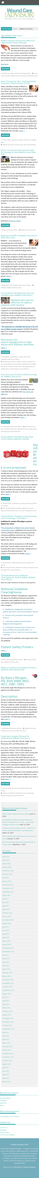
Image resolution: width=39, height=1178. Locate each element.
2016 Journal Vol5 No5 (10, 429)
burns (35, 73)
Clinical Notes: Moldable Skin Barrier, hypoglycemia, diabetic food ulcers (17, 294)
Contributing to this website (9, 1116)
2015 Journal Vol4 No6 (9, 508)
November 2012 (8, 1057)
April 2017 (5, 906)
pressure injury (18, 145)
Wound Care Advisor (8, 73)
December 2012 (8, 1053)
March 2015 (6, 969)
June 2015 (5, 959)
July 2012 (5, 1067)
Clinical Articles (6, 503)
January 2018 (6, 881)
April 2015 (5, 966)
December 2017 (8, 885)
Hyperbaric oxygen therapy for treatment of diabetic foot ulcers (15, 737)
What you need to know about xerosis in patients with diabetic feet (19, 668)
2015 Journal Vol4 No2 (9, 567)
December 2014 (8, 980)
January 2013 (6, 1050)
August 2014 (6, 994)
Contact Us (4, 1127)
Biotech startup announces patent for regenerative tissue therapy (18, 41)
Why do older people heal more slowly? (16, 814)
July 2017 (5, 899)
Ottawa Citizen (15, 221)
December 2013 (8, 1018)
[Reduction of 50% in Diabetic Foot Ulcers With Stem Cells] (33, 241)
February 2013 (7, 1046)
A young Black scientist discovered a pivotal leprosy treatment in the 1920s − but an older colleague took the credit (18, 822)
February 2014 (7, 1011)
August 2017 (6, 895)
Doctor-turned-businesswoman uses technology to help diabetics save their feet (18, 152)
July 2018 (5, 878)
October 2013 (7, 1025)
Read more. (5, 64)
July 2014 (5, 997)
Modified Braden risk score (13, 511)
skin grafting (26, 366)
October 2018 (7, 874)
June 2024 (5, 857)
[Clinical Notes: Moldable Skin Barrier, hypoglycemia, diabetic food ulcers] (5, 298)
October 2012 (7, 1060)
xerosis (24, 731)
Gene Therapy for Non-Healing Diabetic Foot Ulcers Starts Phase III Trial (19, 82)
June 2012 (5, 1071)
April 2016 (5, 937)
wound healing (31, 145)
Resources (29, 503)
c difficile (18, 362)
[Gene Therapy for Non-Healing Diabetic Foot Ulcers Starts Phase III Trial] (33, 86)
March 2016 (6, 941)
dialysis (3, 511)
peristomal (31, 567)
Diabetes (3, 287)
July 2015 (5, 955)
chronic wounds (5, 76)
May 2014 (5, 1001)
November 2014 (8, 983)
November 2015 (8, 948)
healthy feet (4, 731)
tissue (24, 76)
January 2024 (6, 867)
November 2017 (8, 888)
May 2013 (5, 1036)
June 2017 (5, 902)
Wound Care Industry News (22, 73)
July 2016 (5, 927)
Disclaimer (3, 1130)
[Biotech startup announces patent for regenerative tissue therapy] (5, 46)
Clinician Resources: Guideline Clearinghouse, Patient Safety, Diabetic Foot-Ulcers (18, 577)
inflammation (17, 364)
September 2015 (8, 951)
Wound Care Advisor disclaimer (25, 1167)
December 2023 (8, 871)
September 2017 (8, 892)
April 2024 (5, 860)
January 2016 (6, 944)
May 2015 (5, 962)
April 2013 (5, 1039)
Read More (5, 69)
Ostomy (21, 357)
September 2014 (8, 990)
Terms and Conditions (7, 1135)
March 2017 (6, 909)
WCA (36, 76)
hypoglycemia (9, 364)
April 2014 (5, 1004)
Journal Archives (5, 1098)
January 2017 (6, 916)
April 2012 (5, 1078)
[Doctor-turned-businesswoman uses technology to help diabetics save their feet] (5, 157)
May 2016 (5, 934)
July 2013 (5, 1032)
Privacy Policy (4, 1132)
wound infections (24, 369)
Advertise (3, 1103)
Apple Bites (5, 728)
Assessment (5, 357)
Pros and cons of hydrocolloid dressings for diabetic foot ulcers (19, 375)
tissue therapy (31, 76)
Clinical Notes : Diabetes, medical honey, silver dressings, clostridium (19, 517)
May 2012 (5, 1075)
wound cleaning (14, 369)
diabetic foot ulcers (16, 76)
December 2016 (8, 920)
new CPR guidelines (27, 511)
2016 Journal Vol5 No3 (9, 362)
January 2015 (6, 976)
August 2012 (6, 1064)
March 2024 (6, 864)
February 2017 (7, 913)
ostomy (10, 366)
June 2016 (5, 930)
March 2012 (6, 1082)
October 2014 (7, 987)
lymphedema (26, 364)
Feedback (3, 1100)
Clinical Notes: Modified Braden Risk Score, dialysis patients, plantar (17, 438)
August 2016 (6, 923)
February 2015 (7, 973)
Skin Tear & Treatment (12, 285)
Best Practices (6, 659)
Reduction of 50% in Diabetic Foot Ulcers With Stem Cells (19, 236)
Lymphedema (14, 357)
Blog (3, 230)
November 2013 (8, 1022)
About (2, 1105)
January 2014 (6, 1015)
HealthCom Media (15, 1149)
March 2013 (6, 1043)
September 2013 (8, 1029)
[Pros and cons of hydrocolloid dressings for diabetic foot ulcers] (33, 380)
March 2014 (6, 1008)
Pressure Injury (6, 140)
